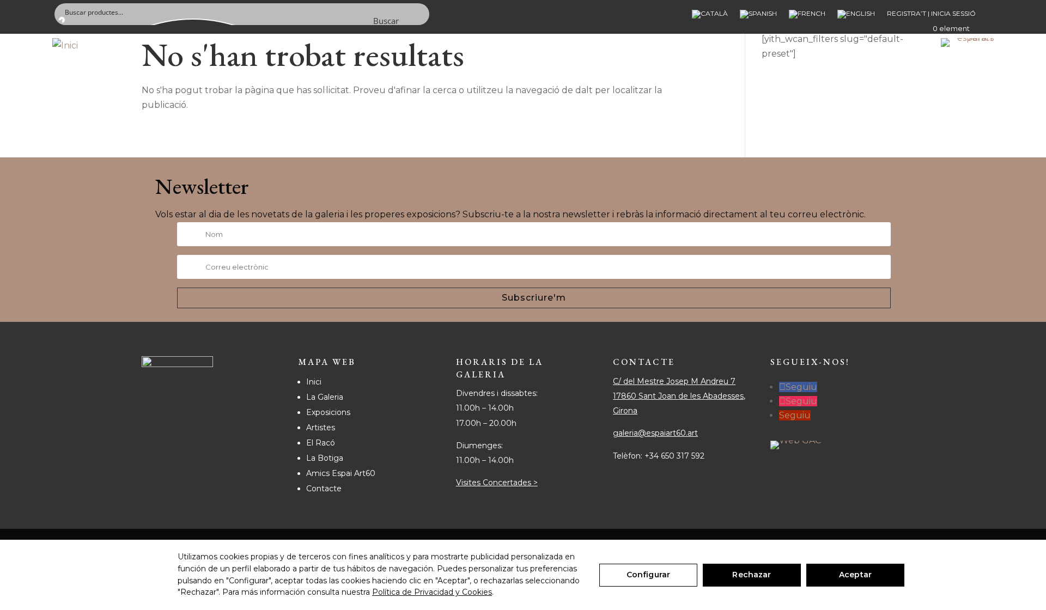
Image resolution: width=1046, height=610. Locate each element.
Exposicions (328, 412)
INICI (134, 70)
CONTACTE (456, 70)
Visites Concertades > (497, 482)
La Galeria (324, 397)
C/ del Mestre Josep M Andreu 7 (674, 381)
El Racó (320, 443)
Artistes (320, 427)
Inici (313, 382)
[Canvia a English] (856, 16)
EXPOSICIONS (264, 70)
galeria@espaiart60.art (655, 433)
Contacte (324, 488)
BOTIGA (399, 70)
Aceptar (855, 575)
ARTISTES (345, 70)
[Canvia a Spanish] (758, 16)
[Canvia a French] (807, 16)
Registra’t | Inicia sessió (931, 13)
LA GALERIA (188, 70)
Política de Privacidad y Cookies (432, 592)
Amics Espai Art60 (340, 473)
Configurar (648, 575)
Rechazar (751, 575)
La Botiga (324, 458)
